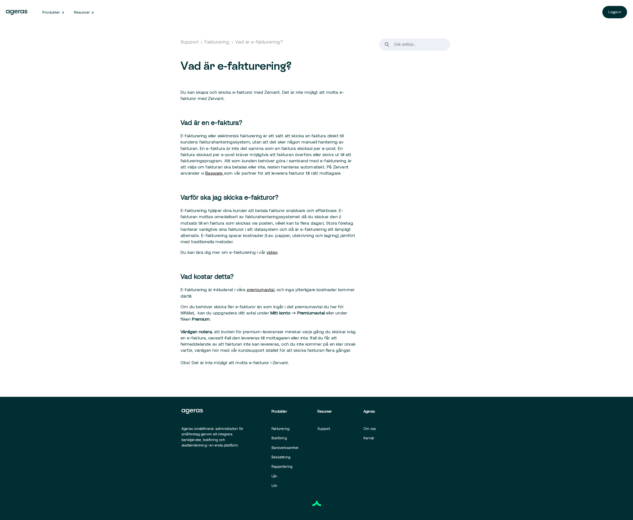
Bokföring (279, 438)
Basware (214, 173)
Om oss (369, 428)
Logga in (614, 12)
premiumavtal (260, 289)
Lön (274, 485)
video (272, 252)
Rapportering (281, 466)
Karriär (368, 438)
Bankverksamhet (284, 448)
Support (190, 42)
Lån (274, 476)
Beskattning (280, 457)
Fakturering (216, 42)
